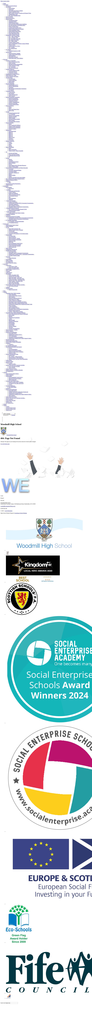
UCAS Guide (11, 231)
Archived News (9, 288)
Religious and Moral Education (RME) (17, 177)
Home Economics (10, 122)
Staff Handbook (12, 55)
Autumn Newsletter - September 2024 (17, 279)
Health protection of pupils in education (14, 370)
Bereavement (11, 315)
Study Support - (12, 297)
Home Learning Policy (13, 26)
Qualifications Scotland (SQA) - (13, 74)
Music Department (10, 147)
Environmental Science (13, 161)
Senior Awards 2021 (13, 289)
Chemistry (11, 160)
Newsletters (8, 273)
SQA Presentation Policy (14, 32)
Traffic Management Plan (14, 33)
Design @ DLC (12, 44)
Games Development (13, 94)
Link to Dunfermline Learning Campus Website (19, 43)
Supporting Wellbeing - (14, 204)
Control (10, 318)
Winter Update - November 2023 (16, 281)
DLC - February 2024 (13, 37)
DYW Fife (11, 242)
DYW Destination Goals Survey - (16, 377)
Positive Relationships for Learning (16, 29)
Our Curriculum (12, 66)
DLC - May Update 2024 (14, 36)
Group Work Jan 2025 (10, 400)
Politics (10, 176)
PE (6, 152)
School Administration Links (12, 354)
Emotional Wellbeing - (10, 385)
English (7, 111)
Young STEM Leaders (13, 166)
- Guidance (8, 189)
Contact (5, 405)
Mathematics (8, 130)
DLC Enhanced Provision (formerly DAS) (18, 209)
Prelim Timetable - (12, 294)
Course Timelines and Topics (12, 76)
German (10, 143)
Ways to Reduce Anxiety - (14, 205)
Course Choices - (12, 192)
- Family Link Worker (10, 211)
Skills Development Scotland (15, 244)
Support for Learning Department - (13, 183)
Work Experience (12, 237)
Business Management (13, 86)
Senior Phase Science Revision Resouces (17, 165)
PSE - (10, 182)
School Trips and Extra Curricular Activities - (15, 284)
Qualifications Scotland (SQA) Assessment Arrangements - (21, 203)
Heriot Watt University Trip (14, 228)
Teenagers (11, 327)
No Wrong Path (12, 236)
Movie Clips (11, 110)
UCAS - (10, 348)
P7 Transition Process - (13, 222)
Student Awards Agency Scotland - (16, 351)
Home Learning (12, 63)
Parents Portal (11, 355)
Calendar (8, 271)
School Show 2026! (13, 266)
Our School (5, 4)
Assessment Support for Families (13, 216)
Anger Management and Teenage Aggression (18, 314)
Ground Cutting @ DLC (14, 42)
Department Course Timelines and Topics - (18, 301)
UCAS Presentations (13, 232)
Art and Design (9, 77)
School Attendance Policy (14, 30)
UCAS (7, 227)
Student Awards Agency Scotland (16, 230)
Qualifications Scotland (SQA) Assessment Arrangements (21, 217)
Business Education (10, 83)
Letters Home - (9, 272)
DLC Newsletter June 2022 (14, 38)
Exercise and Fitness (13, 153)
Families (5, 292)
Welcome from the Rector (11, 5)
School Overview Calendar (14, 53)
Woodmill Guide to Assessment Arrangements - (19, 206)
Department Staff (12, 131)
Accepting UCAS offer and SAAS (16, 383)
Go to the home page (5, 443)
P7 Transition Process (13, 195)
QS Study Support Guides (14, 255)
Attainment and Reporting (14, 191)
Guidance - (8, 181)
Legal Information (8, 510)
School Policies (9, 19)
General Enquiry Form (11, 407)
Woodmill (11, 435)
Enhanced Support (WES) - (12, 180)
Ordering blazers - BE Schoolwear (16, 357)
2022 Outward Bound (13, 286)
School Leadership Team (14, 12)
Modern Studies (12, 175)
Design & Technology (13, 98)
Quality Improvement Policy (15, 54)
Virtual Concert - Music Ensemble (16, 150)
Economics (11, 87)
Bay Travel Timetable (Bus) (14, 15)
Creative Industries (13, 80)
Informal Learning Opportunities (15, 64)
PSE (10, 197)
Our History (8, 49)
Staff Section (8, 52)
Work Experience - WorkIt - (12, 329)
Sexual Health (12, 323)
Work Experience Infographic (15, 239)
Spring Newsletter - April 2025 (15, 277)
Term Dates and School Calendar (16, 10)
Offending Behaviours (13, 321)
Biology (10, 159)
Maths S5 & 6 (12, 137)
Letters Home (9, 360)
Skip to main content (5, 1)
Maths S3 (11, 135)
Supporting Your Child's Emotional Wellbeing (15, 312)
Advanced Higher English (14, 119)
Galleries (8, 287)
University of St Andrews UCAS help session (18, 233)
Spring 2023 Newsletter (14, 282)
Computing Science (10, 91)
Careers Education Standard (14, 245)
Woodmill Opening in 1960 (14, 50)
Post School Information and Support (14, 346)
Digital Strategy (9, 184)
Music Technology (13, 149)
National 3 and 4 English (14, 115)
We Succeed (5, 223)
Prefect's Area (9, 401)
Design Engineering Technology (13, 97)
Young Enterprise (12, 258)
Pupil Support (9, 187)
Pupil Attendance (12, 198)
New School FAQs (13, 48)
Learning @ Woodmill (10, 60)
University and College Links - (12, 381)
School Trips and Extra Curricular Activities (15, 365)
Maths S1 (11, 132)
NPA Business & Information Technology (17, 88)
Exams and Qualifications (11, 332)
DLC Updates (12, 47)
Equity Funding (9, 260)
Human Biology (12, 163)
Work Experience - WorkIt (14, 238)
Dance (10, 108)
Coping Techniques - (13, 202)
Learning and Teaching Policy (15, 27)
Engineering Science (13, 100)
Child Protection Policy (14, 22)
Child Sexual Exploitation (14, 317)
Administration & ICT (13, 85)
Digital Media (11, 81)
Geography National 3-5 (14, 172)
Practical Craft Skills (13, 103)
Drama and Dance (10, 105)
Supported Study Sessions (14, 121)
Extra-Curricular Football (14, 154)
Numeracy (11, 138)
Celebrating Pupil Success (11, 249)
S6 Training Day (9, 261)
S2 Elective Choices (13, 72)
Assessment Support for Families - (16, 337)
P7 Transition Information (11, 220)
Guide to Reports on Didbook (15, 300)
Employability (9, 234)
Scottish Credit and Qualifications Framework (18, 392)
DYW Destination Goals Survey (15, 243)
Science (7, 158)
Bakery (10, 124)
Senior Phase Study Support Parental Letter (18, 303)
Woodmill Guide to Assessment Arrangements (18, 253)
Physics (10, 164)
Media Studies (12, 120)
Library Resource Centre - (11, 368)
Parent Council (9, 362)
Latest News (8, 265)
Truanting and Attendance (14, 328)
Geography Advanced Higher (15, 170)
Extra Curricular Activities (14, 366)
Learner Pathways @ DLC (14, 46)
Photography (11, 82)
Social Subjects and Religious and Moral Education (17, 167)
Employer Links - (12, 353)
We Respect (5, 186)
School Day (11, 9)
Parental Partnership (10, 339)
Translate (13, 415)
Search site (3, 1002)
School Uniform (9, 16)
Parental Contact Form (10, 409)
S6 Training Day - (10, 371)
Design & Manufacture (13, 99)
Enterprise (8, 256)
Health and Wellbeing (13, 193)
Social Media (11, 325)
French (10, 142)
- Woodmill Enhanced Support (12, 208)
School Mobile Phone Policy (15, 31)
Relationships (11, 322)
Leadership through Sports (14, 155)
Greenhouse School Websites (20, 513)
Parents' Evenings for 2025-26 (15, 298)
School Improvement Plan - (12, 340)
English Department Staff (14, 113)
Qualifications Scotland (11, 250)
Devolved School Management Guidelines (18, 24)
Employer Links (12, 241)
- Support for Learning (10, 200)
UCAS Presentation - (13, 349)
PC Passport (11, 89)
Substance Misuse (12, 326)
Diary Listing (9, 270)
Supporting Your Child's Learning (13, 293)
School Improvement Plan (14, 61)
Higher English (12, 117)
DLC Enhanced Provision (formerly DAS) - (15, 178)
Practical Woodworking (14, 104)
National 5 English (13, 116)
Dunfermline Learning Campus (12, 35)
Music (10, 148)
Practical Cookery (12, 128)
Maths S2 (11, 133)
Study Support (12, 96)
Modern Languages (10, 141)
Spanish (10, 145)
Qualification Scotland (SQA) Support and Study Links (20, 304)
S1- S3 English (12, 114)
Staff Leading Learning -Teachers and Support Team (20, 13)
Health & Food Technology (14, 127)
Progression (11, 139)
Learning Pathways (10, 69)
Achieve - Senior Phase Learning (16, 311)
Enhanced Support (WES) (14, 210)
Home (4, 3)
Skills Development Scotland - (15, 350)
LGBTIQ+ (8, 215)
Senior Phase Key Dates (11, 75)
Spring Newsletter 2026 (14, 267)
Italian (10, 144)
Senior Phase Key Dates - (11, 262)
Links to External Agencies (14, 194)
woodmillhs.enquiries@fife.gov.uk (8, 506)
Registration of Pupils (13, 57)
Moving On (11, 188)
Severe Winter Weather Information (13, 342)
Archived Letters (9, 361)
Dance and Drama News (14, 109)
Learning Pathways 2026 (14, 70)
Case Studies (8, 259)
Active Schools (12, 367)
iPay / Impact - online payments (15, 356)
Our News (5, 264)
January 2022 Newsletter (14, 283)
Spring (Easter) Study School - (15, 295)
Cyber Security (12, 92)
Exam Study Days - (13, 333)
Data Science (11, 93)
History (10, 174)
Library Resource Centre (14, 65)
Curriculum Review (13, 71)
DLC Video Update (13, 41)
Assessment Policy (13, 21)
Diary (4, 290)
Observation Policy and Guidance (16, 58)
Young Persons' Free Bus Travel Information (18, 359)
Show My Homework (13, 68)
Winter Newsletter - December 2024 (16, 278)
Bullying (10, 316)
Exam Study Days (12, 251)
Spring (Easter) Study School (12, 225)
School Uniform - (9, 331)
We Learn (5, 59)
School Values (12, 8)
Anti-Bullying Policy (13, 20)
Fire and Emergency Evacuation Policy (17, 25)
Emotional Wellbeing (10, 214)
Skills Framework (12, 247)
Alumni (4, 404)
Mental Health (12, 320)
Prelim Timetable (9, 226)
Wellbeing (11, 199)
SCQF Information (13, 336)
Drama (10, 107)
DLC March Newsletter (14, 40)
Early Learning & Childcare (14, 125)
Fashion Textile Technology (14, 126)
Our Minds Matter (12, 387)
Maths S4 (11, 136)
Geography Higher (13, 171)
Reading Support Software (14, 310)
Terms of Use (9, 410)
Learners (5, 372)
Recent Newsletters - (10, 18)
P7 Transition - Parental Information (16, 221)
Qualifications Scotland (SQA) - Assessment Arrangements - (21, 254)
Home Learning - (12, 305)
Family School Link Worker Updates (16, 212)
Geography (11, 169)
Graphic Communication (14, 102)
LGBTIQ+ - (11, 344)
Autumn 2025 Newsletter (14, 276)
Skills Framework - (13, 379)
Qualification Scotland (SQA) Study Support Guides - (20, 338)
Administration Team (13, 14)
